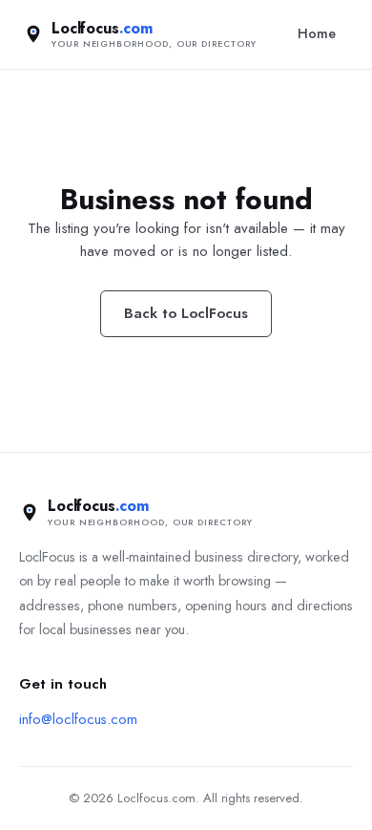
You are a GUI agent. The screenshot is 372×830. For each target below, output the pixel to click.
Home (317, 33)
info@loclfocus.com (78, 719)
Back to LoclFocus (186, 313)
